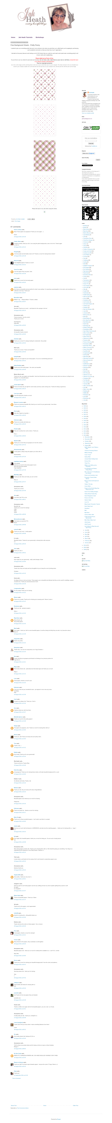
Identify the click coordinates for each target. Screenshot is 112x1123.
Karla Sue (16, 770)
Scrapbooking (86, 353)
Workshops (40, 37)
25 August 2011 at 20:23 (20, 943)
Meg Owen (17, 618)
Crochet (85, 256)
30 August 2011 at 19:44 (20, 1038)
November (87, 439)
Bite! (86, 510)
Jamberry (85, 305)
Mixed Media (86, 318)
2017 (85, 422)
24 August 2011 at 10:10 (20, 573)
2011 (85, 435)
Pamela (16, 428)
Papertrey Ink (86, 338)
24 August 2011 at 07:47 (20, 481)
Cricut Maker (86, 254)
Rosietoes (16, 606)
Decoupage (86, 267)
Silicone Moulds (87, 360)
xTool (84, 400)
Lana (15, 678)
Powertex (85, 340)
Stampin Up (86, 365)
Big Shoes (87, 512)
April (86, 536)
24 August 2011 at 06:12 (20, 406)
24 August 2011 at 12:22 (20, 682)
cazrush (16, 529)
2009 (85, 547)
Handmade (86, 292)
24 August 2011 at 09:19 (20, 543)
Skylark (16, 440)
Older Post (75, 1105)
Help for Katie (86, 296)
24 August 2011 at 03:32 (20, 343)
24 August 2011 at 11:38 (20, 633)
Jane (15, 548)
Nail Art (85, 323)
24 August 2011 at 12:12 (20, 673)
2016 (85, 424)
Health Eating (86, 294)
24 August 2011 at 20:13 (20, 852)
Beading (85, 225)
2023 (85, 410)
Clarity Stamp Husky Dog (91, 493)
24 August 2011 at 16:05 (20, 774)
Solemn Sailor (88, 500)
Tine (15, 743)
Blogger (59, 1119)
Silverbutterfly (17, 449)
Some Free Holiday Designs (91, 491)
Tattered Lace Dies (87, 376)
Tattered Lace (86, 374)
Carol (15, 699)
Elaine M (16, 260)
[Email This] (28, 219)
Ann (15, 708)
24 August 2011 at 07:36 (20, 470)
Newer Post (14, 1105)
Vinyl (84, 387)
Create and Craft (87, 251)
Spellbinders (86, 363)
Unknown (16, 420)
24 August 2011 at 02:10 (20, 310)
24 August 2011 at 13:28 (20, 721)
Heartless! (87, 508)
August (87, 445)
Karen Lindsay (18, 229)
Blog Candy (86, 229)
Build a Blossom (87, 232)
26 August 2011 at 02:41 (20, 964)
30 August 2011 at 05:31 (20, 1029)
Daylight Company (87, 265)
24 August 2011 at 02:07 (20, 292)
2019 (85, 418)
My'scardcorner (18, 519)
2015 (85, 426)
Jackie (15, 826)
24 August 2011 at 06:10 (20, 397)
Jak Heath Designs (87, 303)
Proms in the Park (89, 497)
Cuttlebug (85, 260)
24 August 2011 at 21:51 (20, 908)
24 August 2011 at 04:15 (20, 360)
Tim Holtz (85, 380)
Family (84, 276)
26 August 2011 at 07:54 (20, 977)
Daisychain (17, 647)
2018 (85, 420)
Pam (15, 930)
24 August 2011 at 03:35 (20, 351)
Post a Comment (16, 1078)
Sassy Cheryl (86, 349)
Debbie (16, 752)
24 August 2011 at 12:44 (20, 703)
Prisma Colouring (87, 342)
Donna (15, 734)
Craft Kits (85, 247)
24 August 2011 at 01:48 (20, 255)
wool (84, 396)
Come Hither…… (89, 486)
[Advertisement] (45, 1092)
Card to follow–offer (89, 514)
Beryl (15, 628)
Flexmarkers (86, 280)
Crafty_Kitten (17, 241)
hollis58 (16, 913)
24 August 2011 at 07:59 (20, 490)
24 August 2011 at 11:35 (20, 623)
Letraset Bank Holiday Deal (91, 458)
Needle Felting (86, 327)
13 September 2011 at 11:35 (21, 1075)
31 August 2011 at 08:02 (20, 1048)
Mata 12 (16, 817)
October (87, 441)
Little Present (88, 524)
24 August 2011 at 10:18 (20, 583)
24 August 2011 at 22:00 (20, 917)
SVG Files (85, 372)
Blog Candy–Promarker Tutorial (92, 504)
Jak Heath (91, 92)
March (86, 538)
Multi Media (86, 322)
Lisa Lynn (16, 393)
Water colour (86, 389)
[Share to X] (31, 219)
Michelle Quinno (18, 717)
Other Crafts (86, 332)
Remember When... (88, 345)
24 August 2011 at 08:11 (20, 499)
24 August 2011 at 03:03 (20, 325)
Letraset (85, 312)
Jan (15, 495)
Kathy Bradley (17, 365)
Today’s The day (88, 484)
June (86, 532)
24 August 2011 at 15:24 (20, 756)
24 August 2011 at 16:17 (20, 812)
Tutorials (85, 383)
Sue (15, 656)
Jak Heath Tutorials (25, 37)
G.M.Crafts (86, 287)
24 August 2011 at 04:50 (20, 379)
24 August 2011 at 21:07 (20, 890)
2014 (85, 429)
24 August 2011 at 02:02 (20, 282)
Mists (84, 316)
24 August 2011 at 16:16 (20, 782)
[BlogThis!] (29, 219)
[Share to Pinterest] (34, 219)
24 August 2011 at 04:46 (20, 369)
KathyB (16, 356)
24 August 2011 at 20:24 (20, 870)
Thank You (87, 463)
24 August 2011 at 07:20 (20, 456)
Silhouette (85, 356)
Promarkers (86, 343)
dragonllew (17, 638)
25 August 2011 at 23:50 (20, 955)
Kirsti (15, 411)
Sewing (85, 354)
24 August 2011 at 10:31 (20, 592)
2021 (85, 414)
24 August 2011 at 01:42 (20, 247)
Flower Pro (86, 283)
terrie (15, 278)
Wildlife (85, 392)
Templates (85, 378)
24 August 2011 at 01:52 (20, 264)
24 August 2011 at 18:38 (20, 842)
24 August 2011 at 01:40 (20, 236)
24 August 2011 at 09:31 (20, 552)
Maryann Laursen (18, 402)
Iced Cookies (86, 302)
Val (15, 836)
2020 (85, 416)
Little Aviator (87, 522)
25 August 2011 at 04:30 (20, 926)
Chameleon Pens (87, 238)
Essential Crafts (87, 274)
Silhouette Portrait (87, 358)
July (86, 530)
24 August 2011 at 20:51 (20, 878)
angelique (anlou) (18, 461)
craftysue (16, 982)
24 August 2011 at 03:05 (20, 334)
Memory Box (86, 314)
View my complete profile (88, 113)
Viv (15, 1034)
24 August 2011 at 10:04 (20, 561)
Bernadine (16, 297)
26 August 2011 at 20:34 (20, 988)
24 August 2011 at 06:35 (20, 424)
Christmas (85, 242)
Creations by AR (87, 252)
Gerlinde (16, 338)
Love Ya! (87, 502)
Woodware (85, 394)
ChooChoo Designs (88, 240)
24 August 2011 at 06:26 (20, 415)
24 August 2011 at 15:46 (20, 765)
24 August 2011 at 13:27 (20, 712)
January (87, 542)
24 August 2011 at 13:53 (20, 729)
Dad (84, 263)
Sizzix (84, 362)
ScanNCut (85, 351)
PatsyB (16, 251)
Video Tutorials (86, 385)
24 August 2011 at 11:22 (20, 601)
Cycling (85, 262)
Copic (84, 245)
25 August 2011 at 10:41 (20, 935)
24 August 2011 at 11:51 (20, 662)
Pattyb (15, 725)
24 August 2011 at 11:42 (20, 642)
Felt (84, 278)
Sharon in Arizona (18, 1062)
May (86, 534)
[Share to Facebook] (32, 219)
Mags (15, 666)
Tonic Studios (86, 382)
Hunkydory (85, 300)
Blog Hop (85, 231)
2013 (85, 431)
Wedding (85, 391)
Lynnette (16, 993)
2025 (85, 406)
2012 (85, 433)
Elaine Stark (17, 895)
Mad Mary (16, 474)
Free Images (17, 221)
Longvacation (17, 588)
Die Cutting (86, 269)
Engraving (85, 272)
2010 (85, 545)
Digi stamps (86, 271)
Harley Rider (88, 456)
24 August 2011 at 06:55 (20, 435)
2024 (85, 408)
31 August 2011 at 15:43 (20, 1057)
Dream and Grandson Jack (91, 475)
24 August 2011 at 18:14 (20, 831)
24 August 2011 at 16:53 (20, 821)
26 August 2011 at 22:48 (20, 1000)
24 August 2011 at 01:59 (20, 273)
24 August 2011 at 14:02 (20, 738)
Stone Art (85, 371)
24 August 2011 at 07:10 (20, 444)
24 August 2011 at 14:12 (20, 747)
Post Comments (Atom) (22, 1108)
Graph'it (85, 291)
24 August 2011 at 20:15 (20, 861)
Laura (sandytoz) (18, 1022)
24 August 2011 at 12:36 (20, 694)
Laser (84, 311)
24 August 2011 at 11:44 (20, 651)
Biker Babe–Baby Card (90, 520)
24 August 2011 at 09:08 (20, 524)
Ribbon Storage (88, 452)
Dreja (15, 1071)
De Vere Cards (17, 1053)
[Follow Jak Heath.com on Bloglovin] (88, 154)
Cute (84, 258)
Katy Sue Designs (87, 309)
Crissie (16, 939)
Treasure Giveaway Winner (91, 450)
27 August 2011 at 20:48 (20, 1017)
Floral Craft (86, 282)
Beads (84, 227)
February (87, 540)
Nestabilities (86, 329)
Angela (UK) (17, 874)
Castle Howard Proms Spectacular (90, 517)
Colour (84, 243)
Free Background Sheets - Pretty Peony (91, 469)
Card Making (86, 234)
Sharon (16, 597)
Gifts (84, 289)
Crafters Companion (88, 249)
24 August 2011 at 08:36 (20, 514)
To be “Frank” (88, 454)
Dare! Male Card (89, 506)
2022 (85, 412)
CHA (84, 236)
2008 (85, 549)
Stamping (85, 367)
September (88, 443)
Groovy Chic (88, 461)
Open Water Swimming (88, 331)
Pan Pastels (86, 334)
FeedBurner (94, 146)
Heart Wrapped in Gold (90, 495)
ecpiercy (16, 287)
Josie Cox (16, 269)
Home (13, 37)
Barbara (16, 787)
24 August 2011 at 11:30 (20, 613)
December (87, 437)
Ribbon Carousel (87, 347)
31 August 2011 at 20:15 (20, 1066)
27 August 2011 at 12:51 (20, 1008)
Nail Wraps (86, 325)
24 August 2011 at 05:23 (20, 388)
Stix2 (84, 369)
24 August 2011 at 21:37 (20, 899)
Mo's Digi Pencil (87, 320)
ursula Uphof (17, 384)
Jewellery (85, 307)
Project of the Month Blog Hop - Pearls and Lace (92, 489)
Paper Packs (86, 336)
